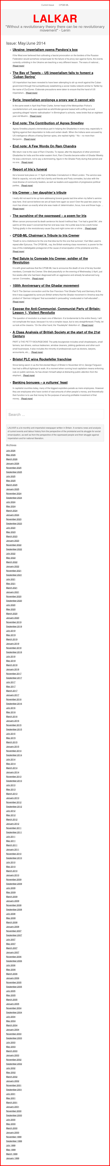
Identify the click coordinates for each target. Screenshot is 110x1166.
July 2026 (10, 450)
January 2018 (12, 669)
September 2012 (14, 806)
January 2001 (12, 1106)
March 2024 (11, 510)
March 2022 (11, 562)
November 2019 (13, 622)
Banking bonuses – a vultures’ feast (40, 382)
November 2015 (13, 725)
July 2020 (10, 604)
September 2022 (14, 549)
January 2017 (12, 695)
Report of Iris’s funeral (30, 169)
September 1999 (14, 1141)
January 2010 (12, 875)
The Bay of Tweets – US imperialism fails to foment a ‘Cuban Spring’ (53, 74)
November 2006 (13, 956)
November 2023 (13, 519)
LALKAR (55, 18)
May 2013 (11, 789)
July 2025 (10, 476)
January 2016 (12, 720)
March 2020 (11, 613)
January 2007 (12, 952)
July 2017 (10, 682)
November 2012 (13, 802)
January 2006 (12, 978)
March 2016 (11, 716)
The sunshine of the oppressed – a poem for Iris (49, 215)
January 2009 (12, 900)
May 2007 (11, 943)
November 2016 (13, 699)
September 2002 (14, 1063)
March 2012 (11, 819)
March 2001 (11, 1102)
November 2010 (13, 853)
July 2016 (10, 707)
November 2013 (13, 776)
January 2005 (12, 1003)
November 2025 (13, 467)
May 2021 (11, 583)
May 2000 (11, 1123)
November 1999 (13, 1136)
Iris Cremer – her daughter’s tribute (39, 192)
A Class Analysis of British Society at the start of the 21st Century (56, 334)
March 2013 (11, 793)
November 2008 (13, 905)
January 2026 (12, 463)
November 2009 (13, 879)
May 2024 (11, 506)
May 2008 (11, 918)
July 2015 (10, 733)
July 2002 (10, 1068)
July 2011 (10, 836)
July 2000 (10, 1119)
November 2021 (13, 570)
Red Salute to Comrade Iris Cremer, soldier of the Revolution (50, 260)
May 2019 (11, 634)
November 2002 (13, 1059)
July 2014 (10, 759)
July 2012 (10, 810)
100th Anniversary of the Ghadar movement (46, 285)
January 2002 (12, 1081)
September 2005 (14, 986)
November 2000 (13, 1111)
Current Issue (47, 4)
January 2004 (12, 1029)
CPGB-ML (64, 4)
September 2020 (14, 600)
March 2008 (11, 922)
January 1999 (12, 1158)
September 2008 (14, 909)
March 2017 (11, 690)
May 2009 (11, 892)
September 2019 (14, 626)
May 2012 (11, 815)
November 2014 (13, 750)
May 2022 (11, 557)
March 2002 (11, 1076)
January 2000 (12, 1132)
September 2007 (14, 935)
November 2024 (13, 493)
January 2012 (12, 823)
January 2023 (12, 540)
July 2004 (10, 1016)
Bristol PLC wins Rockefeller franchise (42, 359)
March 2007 (11, 948)
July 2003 (10, 1042)
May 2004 (11, 1020)
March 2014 (11, 767)
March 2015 (11, 742)
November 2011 (13, 827)
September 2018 (14, 652)
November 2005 (13, 982)
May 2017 (11, 686)
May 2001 (11, 1098)
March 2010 (11, 870)
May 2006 (11, 969)
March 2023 (11, 536)
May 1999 (11, 1149)
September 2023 (14, 523)
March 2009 (11, 896)
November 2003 (13, 1033)
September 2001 (14, 1089)
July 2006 (10, 965)
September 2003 (14, 1038)
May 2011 (11, 840)
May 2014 (11, 763)
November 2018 (13, 647)
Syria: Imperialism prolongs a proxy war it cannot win (54, 99)
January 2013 (12, 797)
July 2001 (10, 1093)
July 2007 (10, 939)
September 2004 (14, 1012)
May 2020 (11, 609)
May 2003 (11, 1046)
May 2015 (11, 737)
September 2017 (14, 677)
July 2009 (10, 888)
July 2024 (10, 502)
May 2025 (11, 480)
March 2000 (11, 1128)
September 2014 (14, 755)
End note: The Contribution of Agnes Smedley (48, 123)
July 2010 (10, 862)
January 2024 (12, 514)
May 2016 (11, 712)
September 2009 (14, 883)
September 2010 (14, 857)
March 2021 (11, 587)
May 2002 (11, 1072)
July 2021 (10, 579)
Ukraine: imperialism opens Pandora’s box (45, 49)
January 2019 (12, 643)
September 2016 (14, 703)
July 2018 (10, 656)
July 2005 (10, 990)
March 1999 (11, 1153)
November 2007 (13, 930)
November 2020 (13, 596)
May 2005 (11, 995)
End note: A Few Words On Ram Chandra (44, 146)
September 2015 (14, 729)
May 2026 (11, 454)
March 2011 (11, 845)
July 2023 (10, 527)
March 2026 (11, 459)
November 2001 (13, 1085)
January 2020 (12, 617)
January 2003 (12, 1055)
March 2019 (11, 639)
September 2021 (14, 574)
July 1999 (10, 1145)
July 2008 (10, 913)
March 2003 (11, 1050)
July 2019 (10, 630)
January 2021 (12, 592)
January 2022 (12, 566)
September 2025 (14, 472)
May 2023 (11, 532)
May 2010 (11, 866)
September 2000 (14, 1115)
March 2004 (11, 1025)
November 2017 (13, 673)
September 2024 (14, 497)
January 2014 (12, 772)
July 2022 (10, 553)
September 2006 (14, 960)
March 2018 (11, 664)
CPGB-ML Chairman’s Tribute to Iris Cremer (46, 235)
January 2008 (12, 926)
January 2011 (12, 849)
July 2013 (10, 785)
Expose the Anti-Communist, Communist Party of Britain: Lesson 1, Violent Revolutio (56, 310)
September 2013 (14, 780)
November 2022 (13, 544)
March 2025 (11, 484)
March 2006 (11, 973)
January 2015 (12, 746)
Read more (18, 65)
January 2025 (12, 489)
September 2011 (14, 832)
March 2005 (11, 999)
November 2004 (13, 1008)
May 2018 (11, 660)
